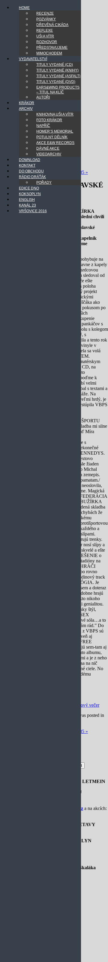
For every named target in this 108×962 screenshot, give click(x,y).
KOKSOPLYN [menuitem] (30, 194)
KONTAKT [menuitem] (27, 165)
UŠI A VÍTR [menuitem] (45, 36)
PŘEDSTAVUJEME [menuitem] (52, 47)
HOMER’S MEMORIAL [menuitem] (54, 131)
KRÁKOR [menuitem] (26, 103)
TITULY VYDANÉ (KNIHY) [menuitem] (57, 70)
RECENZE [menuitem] (45, 13)
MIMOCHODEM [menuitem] (49, 53)
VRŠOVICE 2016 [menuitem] (33, 211)
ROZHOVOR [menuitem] (46, 42)
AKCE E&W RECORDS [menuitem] (55, 143)
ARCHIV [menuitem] (26, 109)
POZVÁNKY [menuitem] (46, 19)
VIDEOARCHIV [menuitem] (48, 154)
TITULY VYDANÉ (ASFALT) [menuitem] (58, 76)
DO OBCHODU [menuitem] (31, 171)
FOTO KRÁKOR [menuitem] (49, 120)
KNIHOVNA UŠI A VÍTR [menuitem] (55, 114)
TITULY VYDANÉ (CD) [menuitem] (54, 65)
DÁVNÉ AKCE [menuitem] (47, 148)
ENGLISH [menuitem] (27, 200)
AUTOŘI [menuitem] (43, 97)
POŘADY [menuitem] (44, 182)
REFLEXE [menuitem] (44, 30)
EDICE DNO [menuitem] (29, 188)
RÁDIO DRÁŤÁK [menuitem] (32, 177)
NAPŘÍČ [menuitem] (43, 126)
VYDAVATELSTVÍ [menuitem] (33, 59)
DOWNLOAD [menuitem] (29, 160)
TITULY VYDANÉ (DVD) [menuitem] (55, 82)
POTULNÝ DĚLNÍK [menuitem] (52, 137)
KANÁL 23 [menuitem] (27, 205)
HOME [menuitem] (24, 8)
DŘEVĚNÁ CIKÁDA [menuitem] (52, 25)
